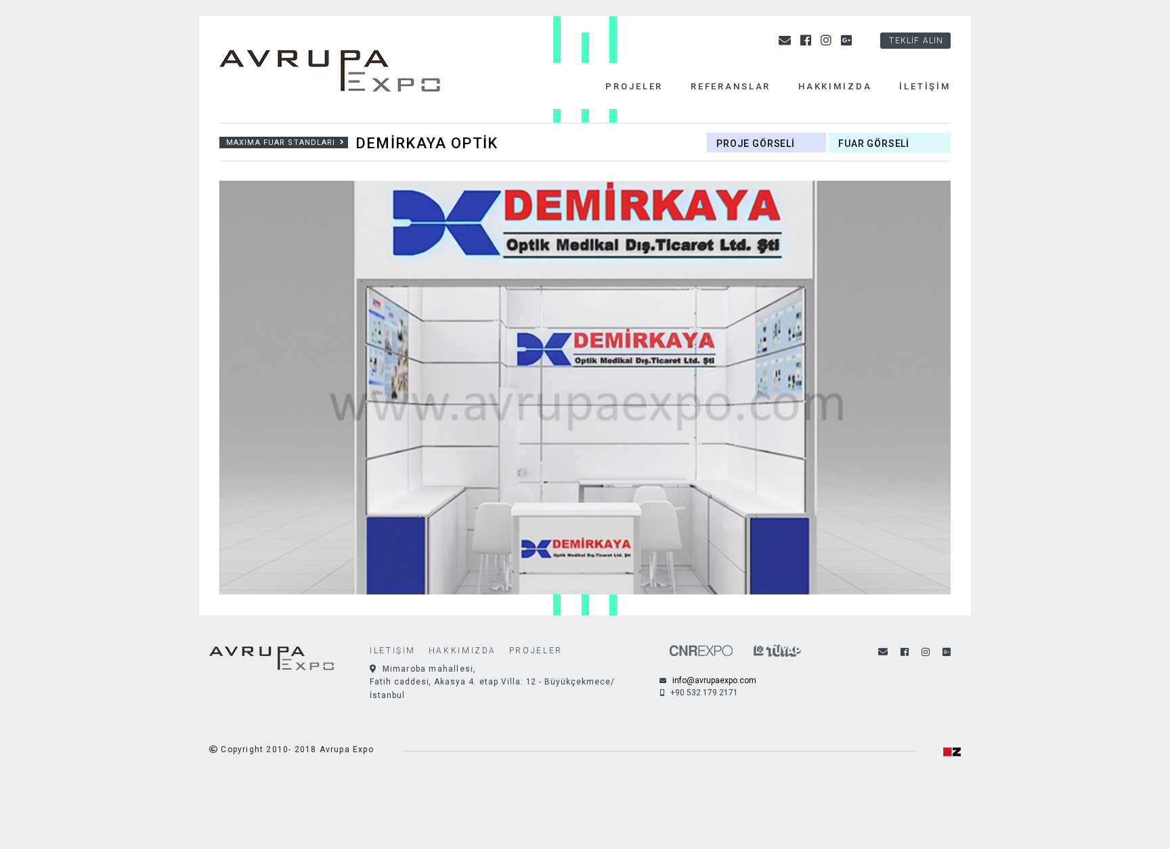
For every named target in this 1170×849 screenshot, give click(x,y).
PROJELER (536, 651)
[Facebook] (807, 40)
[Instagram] (827, 40)
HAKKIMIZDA (462, 651)
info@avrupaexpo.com (713, 680)
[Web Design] (952, 751)
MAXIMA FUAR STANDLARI (281, 142)
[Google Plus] (847, 40)
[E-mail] (786, 40)
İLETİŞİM (393, 651)
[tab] (768, 142)
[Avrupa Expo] (341, 72)
